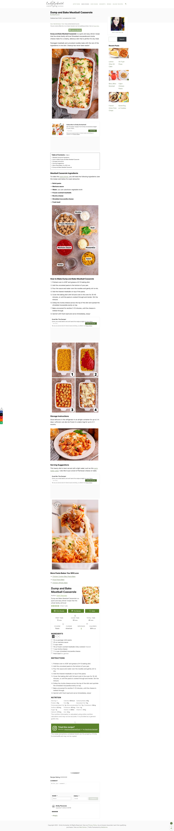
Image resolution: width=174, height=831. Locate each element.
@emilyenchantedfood (72, 729)
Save (93, 611)
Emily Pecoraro (56, 14)
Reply (55, 815)
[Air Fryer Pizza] (124, 53)
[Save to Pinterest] (1, 417)
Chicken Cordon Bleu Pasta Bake (63, 576)
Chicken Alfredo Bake (60, 583)
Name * (54, 796)
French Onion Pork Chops (112, 108)
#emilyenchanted (91, 729)
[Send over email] (1, 422)
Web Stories (83, 827)
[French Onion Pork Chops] (114, 97)
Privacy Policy (96, 26)
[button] (52, 606)
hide (67, 155)
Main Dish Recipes (57, 23)
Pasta (63, 23)
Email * (76, 796)
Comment (54, 781)
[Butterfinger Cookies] (124, 97)
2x (55, 636)
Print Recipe (60, 611)
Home (51, 23)
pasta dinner (64, 176)
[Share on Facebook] (1, 411)
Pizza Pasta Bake (58, 579)
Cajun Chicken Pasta (121, 86)
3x (58, 636)
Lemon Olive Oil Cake (112, 64)
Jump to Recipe (76, 30)
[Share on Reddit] (1, 420)
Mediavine (104, 827)
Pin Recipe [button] (77, 611)
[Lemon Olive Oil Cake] (114, 53)
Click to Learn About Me (117, 32)
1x (53, 636)
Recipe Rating (55, 777)
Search (121, 39)
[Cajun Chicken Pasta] (124, 75)
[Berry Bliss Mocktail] (114, 75)
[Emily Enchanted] (57, 4)
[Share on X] (1, 414)
